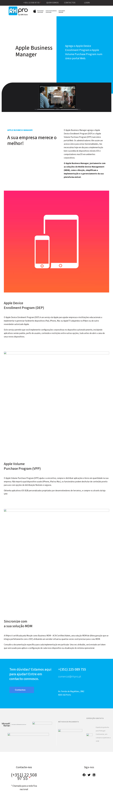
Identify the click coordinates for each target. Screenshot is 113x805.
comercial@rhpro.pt (69, 677)
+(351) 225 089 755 (72, 669)
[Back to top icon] (100, 799)
